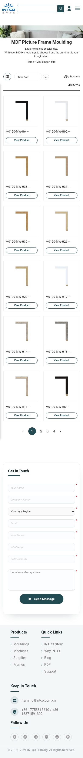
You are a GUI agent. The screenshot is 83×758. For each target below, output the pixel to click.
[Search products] (60, 8)
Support (50, 671)
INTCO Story (53, 644)
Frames (19, 665)
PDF (47, 665)
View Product (21, 140)
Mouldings (42, 61)
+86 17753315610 (35, 710)
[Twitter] (46, 737)
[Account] (69, 8)
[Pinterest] (68, 737)
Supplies (19, 658)
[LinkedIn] (36, 737)
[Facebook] (14, 737)
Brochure (75, 76)
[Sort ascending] (46, 77)
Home (30, 61)
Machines (20, 651)
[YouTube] (57, 737)
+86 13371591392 (39, 712)
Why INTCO (53, 651)
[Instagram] (25, 737)
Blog (47, 658)
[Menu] (77, 8)
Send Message (44, 599)
